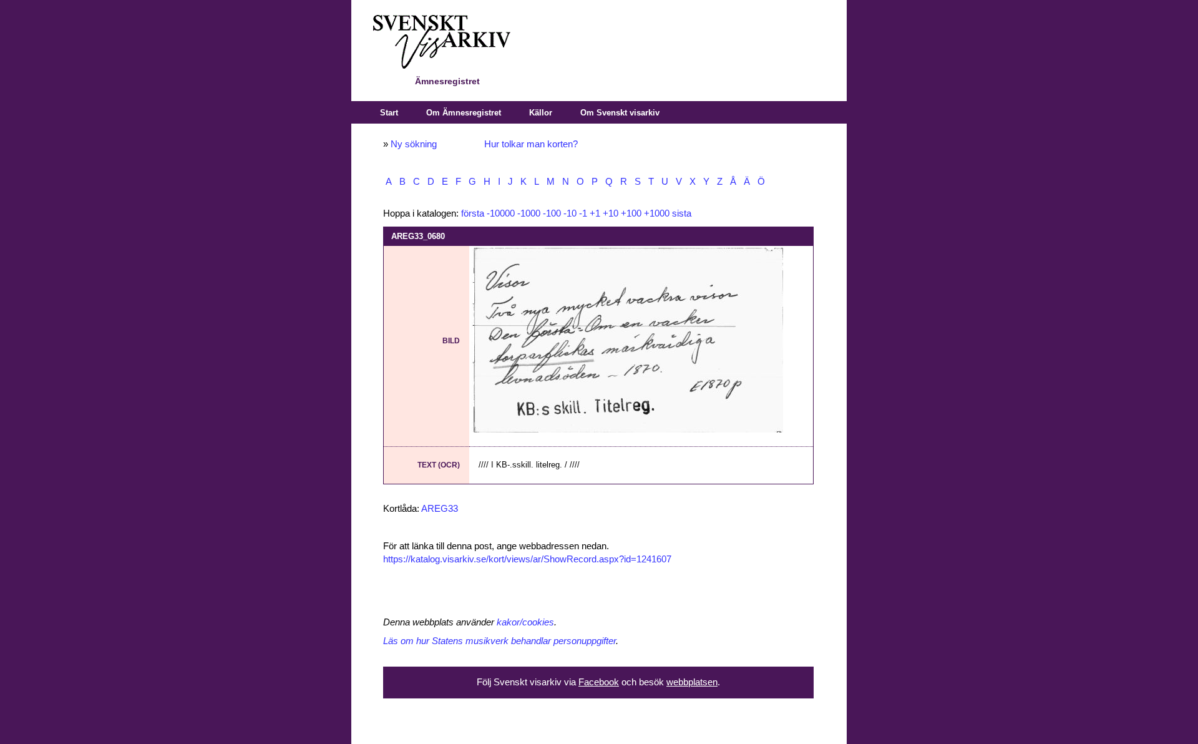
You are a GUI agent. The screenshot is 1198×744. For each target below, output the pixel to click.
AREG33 (439, 509)
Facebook (598, 682)
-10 (570, 213)
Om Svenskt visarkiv (620, 112)
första (472, 213)
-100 (552, 213)
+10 (610, 213)
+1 (595, 213)
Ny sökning (414, 144)
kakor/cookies (525, 622)
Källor (540, 112)
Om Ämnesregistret (463, 112)
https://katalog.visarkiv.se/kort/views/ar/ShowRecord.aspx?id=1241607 (527, 559)
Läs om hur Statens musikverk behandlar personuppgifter (499, 641)
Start (389, 112)
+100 (631, 213)
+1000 (657, 213)
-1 (583, 213)
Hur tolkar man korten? (531, 144)
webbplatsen (692, 682)
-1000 (528, 213)
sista (681, 213)
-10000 (501, 213)
